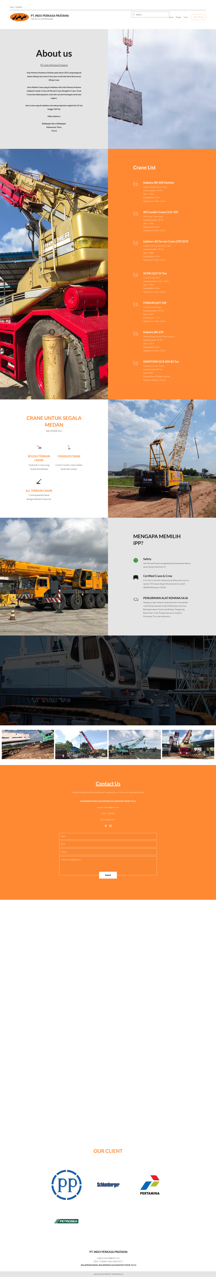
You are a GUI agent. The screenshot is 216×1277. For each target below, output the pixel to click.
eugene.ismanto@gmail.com (108, 807)
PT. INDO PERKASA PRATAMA (50, 15)
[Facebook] (105, 826)
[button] (198, 17)
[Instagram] (110, 826)
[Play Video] (28, 744)
